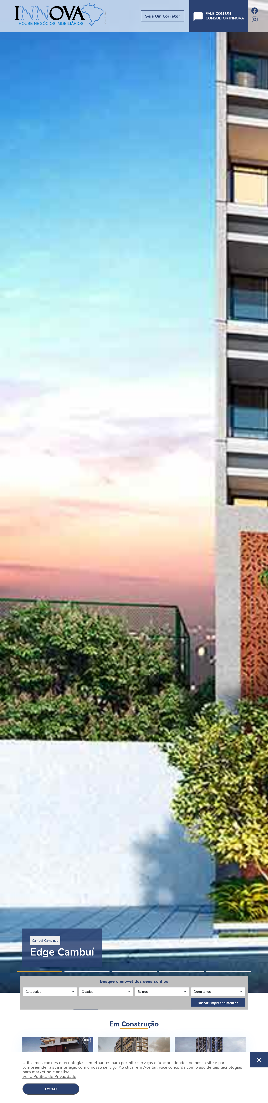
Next (266, 496)
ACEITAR (51, 1089)
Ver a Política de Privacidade (49, 1076)
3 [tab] (134, 971)
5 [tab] (228, 971)
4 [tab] (181, 971)
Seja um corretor (162, 16)
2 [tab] (87, 971)
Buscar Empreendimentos (218, 1003)
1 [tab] (39, 971)
